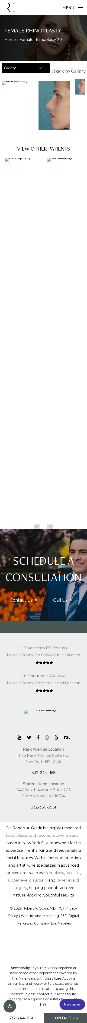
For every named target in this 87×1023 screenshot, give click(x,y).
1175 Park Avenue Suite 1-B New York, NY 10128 (43, 755)
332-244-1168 (44, 772)
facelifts (73, 873)
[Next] (50, 527)
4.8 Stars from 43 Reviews (43, 676)
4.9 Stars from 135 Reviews (43, 648)
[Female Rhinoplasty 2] (64, 333)
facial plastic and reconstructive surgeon (43, 835)
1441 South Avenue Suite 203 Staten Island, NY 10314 (43, 790)
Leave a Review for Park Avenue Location (43, 655)
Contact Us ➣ (24, 599)
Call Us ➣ (63, 599)
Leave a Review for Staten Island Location (43, 683)
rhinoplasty (54, 873)
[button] (9, 1006)
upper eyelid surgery (27, 880)
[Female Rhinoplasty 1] (22, 333)
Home (10, 39)
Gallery (10, 68)
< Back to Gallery (68, 70)
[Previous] (37, 527)
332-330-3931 (43, 807)
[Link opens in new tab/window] (19, 737)
